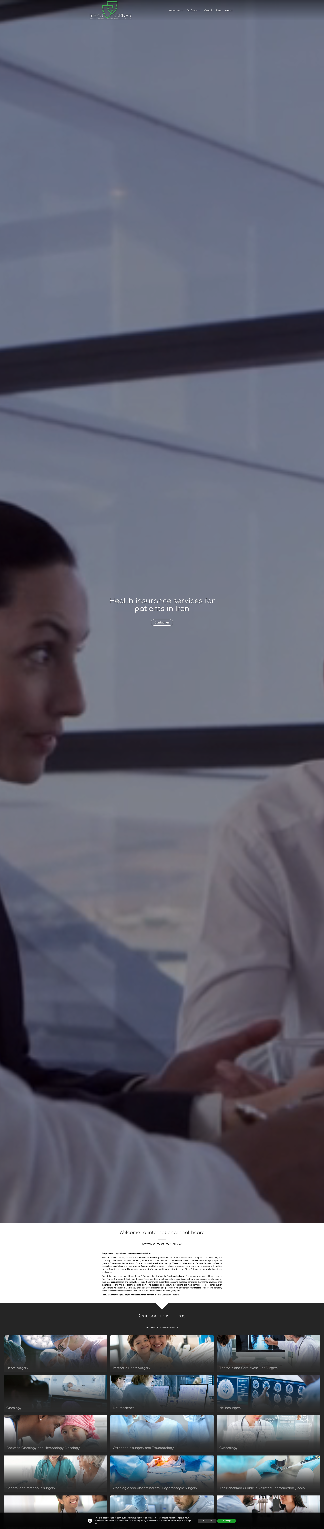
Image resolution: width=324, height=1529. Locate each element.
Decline (208, 1521)
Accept (228, 1521)
